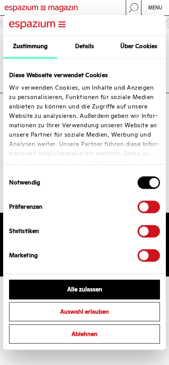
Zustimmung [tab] (30, 46)
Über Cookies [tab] (138, 46)
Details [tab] (84, 46)
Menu (155, 7)
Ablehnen (84, 334)
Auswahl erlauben (84, 312)
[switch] (149, 207)
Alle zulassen (84, 289)
